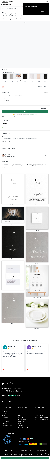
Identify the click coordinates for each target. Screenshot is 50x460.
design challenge (39, 415)
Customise (25, 111)
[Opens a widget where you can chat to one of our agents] (45, 453)
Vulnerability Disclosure (24, 427)
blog (3, 419)
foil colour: (4, 85)
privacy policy (5, 413)
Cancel (34, 11)
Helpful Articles (6, 421)
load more (25, 332)
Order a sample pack (18, 95)
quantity (3, 99)
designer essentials (40, 411)
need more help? (39, 423)
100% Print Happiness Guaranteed (12, 391)
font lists (37, 413)
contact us (5, 417)
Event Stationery (5, 1)
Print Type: (8, 72)
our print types (22, 417)
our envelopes (22, 419)
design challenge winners (41, 417)
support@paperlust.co (31, 451)
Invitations (3, 8)
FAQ (19, 415)
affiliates (20, 425)
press (19, 423)
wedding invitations (10, 8)
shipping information (7, 411)
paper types (21, 421)
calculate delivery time (44, 136)
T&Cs (3, 415)
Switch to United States (42, 11)
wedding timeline (23, 413)
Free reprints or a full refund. (31, 114)
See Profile (46, 155)
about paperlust (22, 411)
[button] (46, 1)
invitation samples (7, 425)
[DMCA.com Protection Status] (43, 444)
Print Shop (11, 1)
